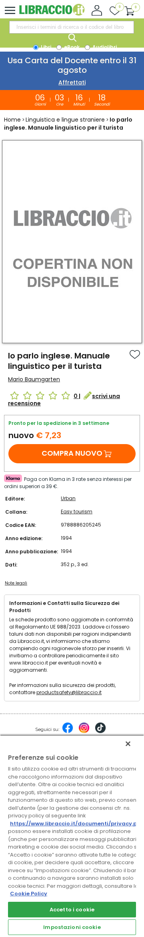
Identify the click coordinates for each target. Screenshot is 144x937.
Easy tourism (76, 511)
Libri (45, 47)
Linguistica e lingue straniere (65, 120)
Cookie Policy (28, 893)
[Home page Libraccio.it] (52, 13)
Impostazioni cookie (71, 927)
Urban (68, 498)
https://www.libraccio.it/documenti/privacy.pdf (76, 823)
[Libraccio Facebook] (67, 732)
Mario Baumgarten (34, 379)
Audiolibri (104, 47)
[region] (72, 836)
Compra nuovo (72, 453)
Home (12, 120)
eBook (71, 47)
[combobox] (71, 27)
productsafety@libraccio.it (69, 692)
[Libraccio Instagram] (84, 732)
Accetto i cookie (72, 909)
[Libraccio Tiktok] (100, 732)
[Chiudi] (128, 743)
